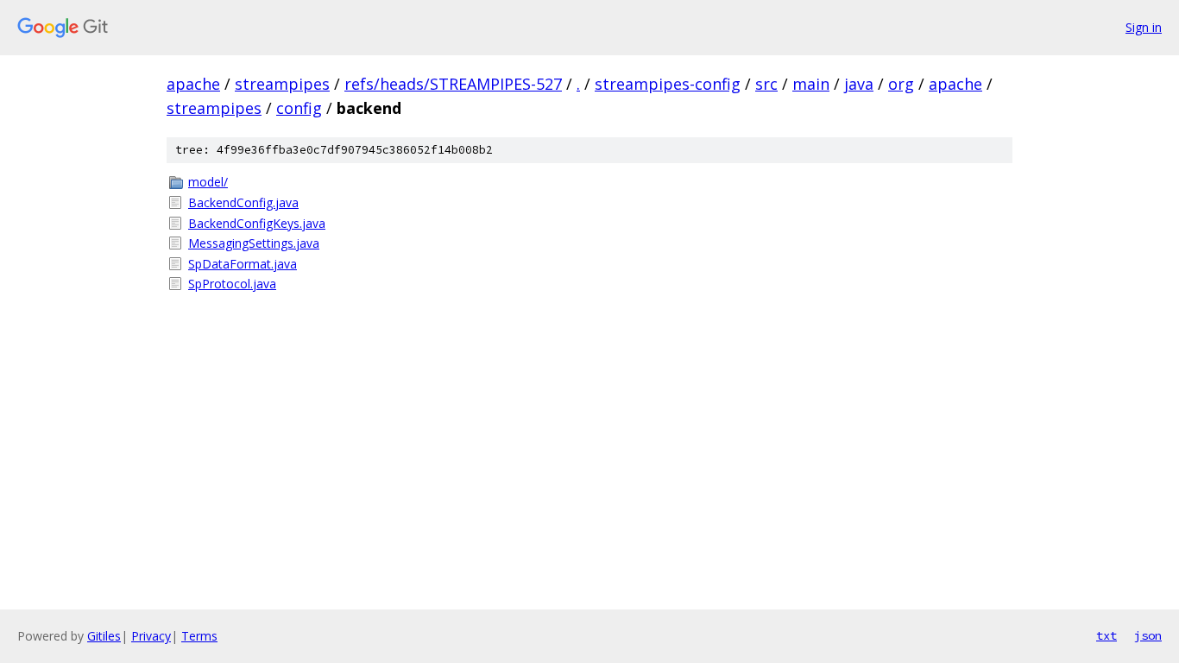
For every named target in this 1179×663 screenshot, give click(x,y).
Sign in (1143, 27)
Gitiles (104, 636)
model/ (208, 182)
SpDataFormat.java (242, 264)
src (766, 83)
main (810, 83)
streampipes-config (668, 83)
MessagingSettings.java (253, 243)
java (858, 83)
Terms (199, 636)
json (1148, 635)
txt (1106, 635)
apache (193, 83)
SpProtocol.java (232, 283)
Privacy (151, 636)
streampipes (282, 83)
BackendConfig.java (243, 202)
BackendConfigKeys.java (256, 223)
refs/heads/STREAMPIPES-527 (453, 83)
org (901, 83)
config (299, 108)
